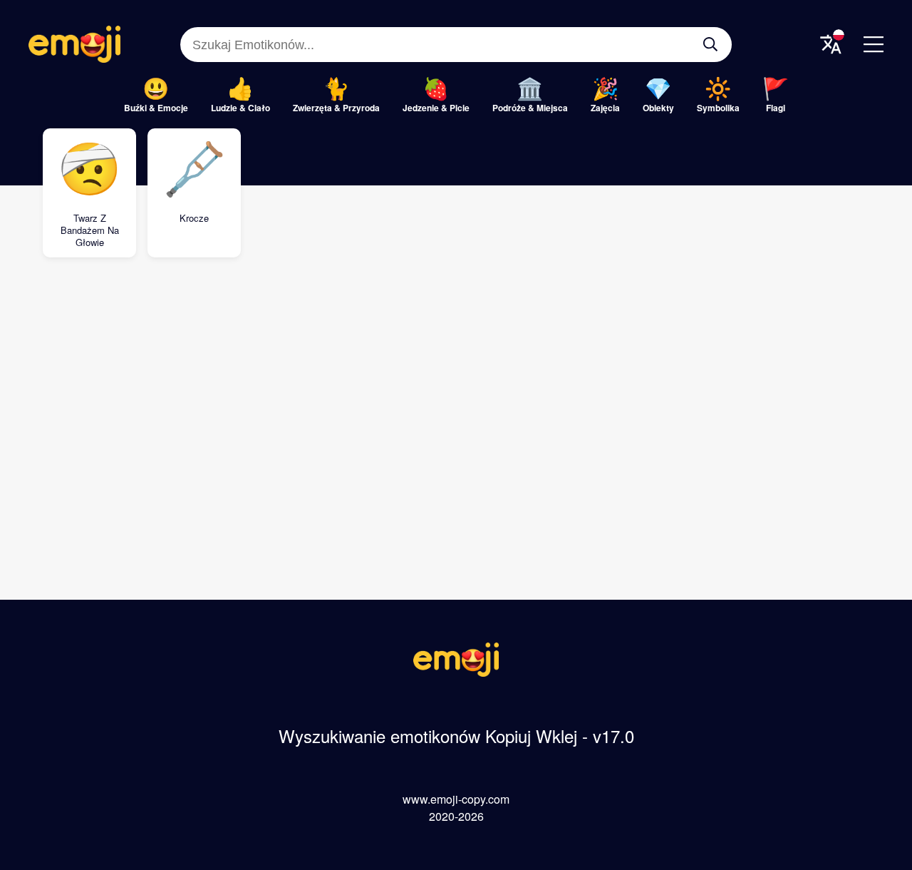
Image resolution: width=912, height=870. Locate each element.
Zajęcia (605, 107)
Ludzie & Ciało (240, 107)
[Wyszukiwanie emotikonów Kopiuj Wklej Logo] (456, 672)
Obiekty (658, 107)
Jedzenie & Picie (436, 107)
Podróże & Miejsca (530, 107)
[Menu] (874, 44)
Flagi (775, 107)
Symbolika (718, 107)
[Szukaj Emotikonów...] (710, 44)
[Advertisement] (456, 386)
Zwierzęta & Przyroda (336, 107)
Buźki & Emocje (156, 107)
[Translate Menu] (830, 44)
